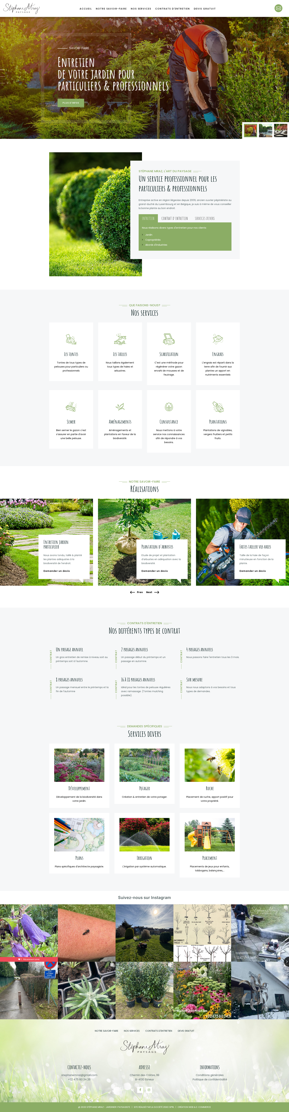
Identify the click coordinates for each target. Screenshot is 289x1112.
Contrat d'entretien (175, 218)
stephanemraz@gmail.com (79, 1075)
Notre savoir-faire (111, 8)
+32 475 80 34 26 (79, 1079)
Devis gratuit (205, 8)
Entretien (148, 218)
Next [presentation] (149, 592)
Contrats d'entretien (172, 8)
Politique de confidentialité (209, 1079)
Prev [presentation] (139, 592)
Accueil (86, 8)
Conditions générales (210, 1075)
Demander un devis (56, 571)
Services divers (205, 218)
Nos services (141, 8)
